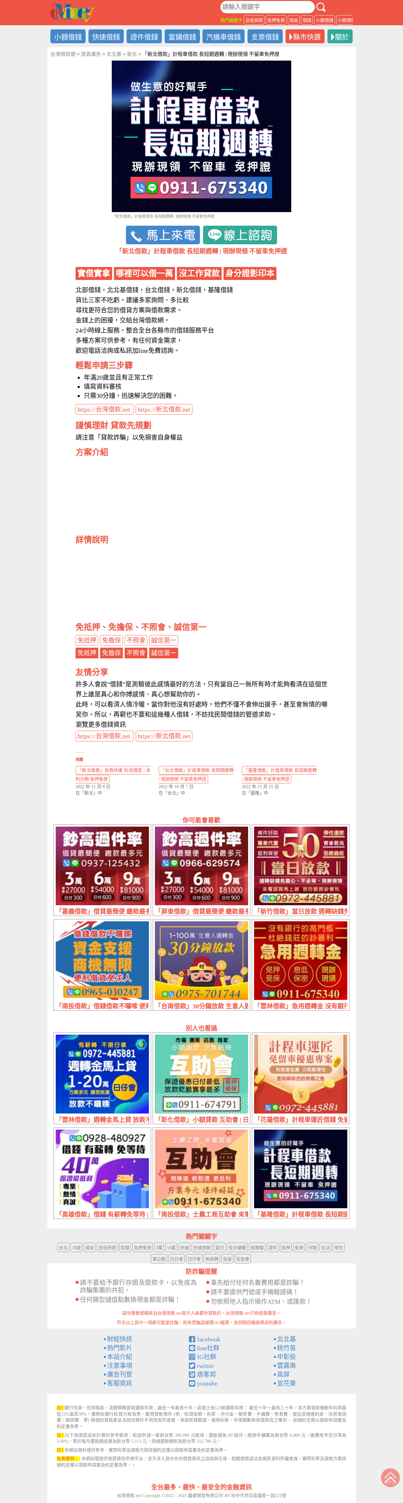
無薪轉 (212, 1259)
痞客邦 (206, 1374)
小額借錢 (324, 20)
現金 (293, 20)
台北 (63, 1247)
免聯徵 (257, 1247)
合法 (325, 1247)
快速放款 (202, 1247)
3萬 (159, 1247)
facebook (208, 1339)
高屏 (283, 1374)
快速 (184, 1247)
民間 (125, 1247)
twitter (205, 1365)
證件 (272, 1247)
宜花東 (286, 1383)
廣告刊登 (119, 1374)
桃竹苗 (286, 1348)
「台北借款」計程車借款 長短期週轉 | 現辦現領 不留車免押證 (196, 774)
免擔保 (111, 640)
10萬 (171, 1247)
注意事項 (119, 1365)
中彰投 (286, 1356)
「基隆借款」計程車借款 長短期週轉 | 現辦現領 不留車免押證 (279, 774)
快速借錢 (106, 37)
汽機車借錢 (223, 37)
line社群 (208, 1348)
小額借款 (346, 20)
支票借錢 (265, 37)
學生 (338, 1247)
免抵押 (86, 640)
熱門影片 (119, 1348)
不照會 (136, 640)
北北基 (286, 1339)
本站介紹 (119, 1356)
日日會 (176, 1259)
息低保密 (254, 20)
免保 (299, 1247)
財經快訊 (119, 1339)
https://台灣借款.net (104, 409)
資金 (89, 1247)
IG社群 (206, 1356)
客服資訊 (119, 1383)
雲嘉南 (286, 1365)
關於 (342, 37)
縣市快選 (307, 37)
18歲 (76, 1247)
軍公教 (159, 1259)
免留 (227, 1259)
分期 (312, 1247)
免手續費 (237, 1247)
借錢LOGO (72, 13)
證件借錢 (144, 37)
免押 (285, 1247)
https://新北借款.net (164, 409)
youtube (207, 1383)
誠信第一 (163, 640)
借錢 (307, 20)
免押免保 (276, 20)
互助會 (242, 1259)
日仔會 (194, 1259)
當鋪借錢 (182, 37)
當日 (219, 1247)
